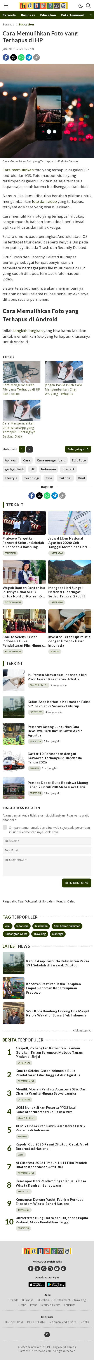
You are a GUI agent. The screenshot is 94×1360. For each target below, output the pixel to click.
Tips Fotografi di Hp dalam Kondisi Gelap (46, 901)
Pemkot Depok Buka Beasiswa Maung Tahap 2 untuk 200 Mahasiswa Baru (58, 785)
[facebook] (30, 1268)
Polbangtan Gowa (16, 934)
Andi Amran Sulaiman (67, 926)
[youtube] (57, 1268)
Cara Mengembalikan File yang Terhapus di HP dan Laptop (21, 389)
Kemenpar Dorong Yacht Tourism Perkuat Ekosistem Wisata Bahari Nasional (49, 1201)
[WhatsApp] (21, 57)
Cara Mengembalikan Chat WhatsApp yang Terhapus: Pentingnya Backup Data (19, 429)
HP (33, 469)
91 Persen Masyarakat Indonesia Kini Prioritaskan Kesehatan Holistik (57, 677)
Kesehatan (41, 926)
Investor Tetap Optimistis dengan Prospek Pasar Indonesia (69, 641)
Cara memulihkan (18, 169)
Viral (81, 478)
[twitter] (37, 1268)
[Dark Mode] (80, 5)
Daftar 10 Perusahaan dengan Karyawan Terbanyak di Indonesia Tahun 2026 (55, 758)
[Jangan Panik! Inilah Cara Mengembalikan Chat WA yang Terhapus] (64, 372)
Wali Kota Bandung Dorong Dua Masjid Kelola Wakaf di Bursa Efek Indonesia (57, 1013)
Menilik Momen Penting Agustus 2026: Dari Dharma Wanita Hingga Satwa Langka (51, 1091)
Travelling (39, 934)
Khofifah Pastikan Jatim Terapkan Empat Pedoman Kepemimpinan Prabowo (53, 988)
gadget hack (14, 469)
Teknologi (31, 478)
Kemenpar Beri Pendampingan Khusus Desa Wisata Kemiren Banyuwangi (51, 1183)
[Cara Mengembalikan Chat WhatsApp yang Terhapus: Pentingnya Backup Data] (21, 410)
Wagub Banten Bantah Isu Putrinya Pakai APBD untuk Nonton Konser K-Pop (24, 594)
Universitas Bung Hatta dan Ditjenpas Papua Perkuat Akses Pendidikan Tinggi (52, 1220)
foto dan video (44, 201)
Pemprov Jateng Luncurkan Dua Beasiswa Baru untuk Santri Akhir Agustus (55, 731)
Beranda (8, 24)
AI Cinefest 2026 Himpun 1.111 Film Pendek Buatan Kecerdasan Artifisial (51, 1165)
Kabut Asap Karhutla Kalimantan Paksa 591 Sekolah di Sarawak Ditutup (59, 704)
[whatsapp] (44, 1268)
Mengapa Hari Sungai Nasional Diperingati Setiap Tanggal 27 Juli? (66, 592)
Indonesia (48, 469)
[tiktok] (63, 1268)
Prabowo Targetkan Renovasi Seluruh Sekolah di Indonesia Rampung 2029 (23, 544)
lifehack (69, 469)
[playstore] (56, 1286)
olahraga (57, 934)
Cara (26, 460)
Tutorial (65, 478)
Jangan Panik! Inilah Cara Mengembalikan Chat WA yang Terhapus (63, 389)
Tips (49, 478)
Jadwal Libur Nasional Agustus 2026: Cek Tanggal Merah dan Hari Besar (67, 544)
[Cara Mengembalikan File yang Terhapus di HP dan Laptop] (21, 372)
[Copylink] (36, 57)
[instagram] (50, 1268)
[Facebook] (6, 57)
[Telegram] (29, 57)
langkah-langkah (28, 330)
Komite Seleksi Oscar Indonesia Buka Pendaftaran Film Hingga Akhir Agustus (23, 643)
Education (26, 24)
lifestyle (11, 478)
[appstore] (36, 1286)
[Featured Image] (47, 111)
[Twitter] (13, 57)
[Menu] (6, 5)
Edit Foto (79, 460)
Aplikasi (11, 460)
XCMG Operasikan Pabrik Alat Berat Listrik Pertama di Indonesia (50, 1128)
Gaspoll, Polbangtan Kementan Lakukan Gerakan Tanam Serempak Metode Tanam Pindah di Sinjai (49, 1052)
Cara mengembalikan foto (52, 460)
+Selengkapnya (82, 1030)
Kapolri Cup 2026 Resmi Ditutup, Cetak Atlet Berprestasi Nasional (52, 1146)
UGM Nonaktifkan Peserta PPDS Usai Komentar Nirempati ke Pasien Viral (46, 1109)
